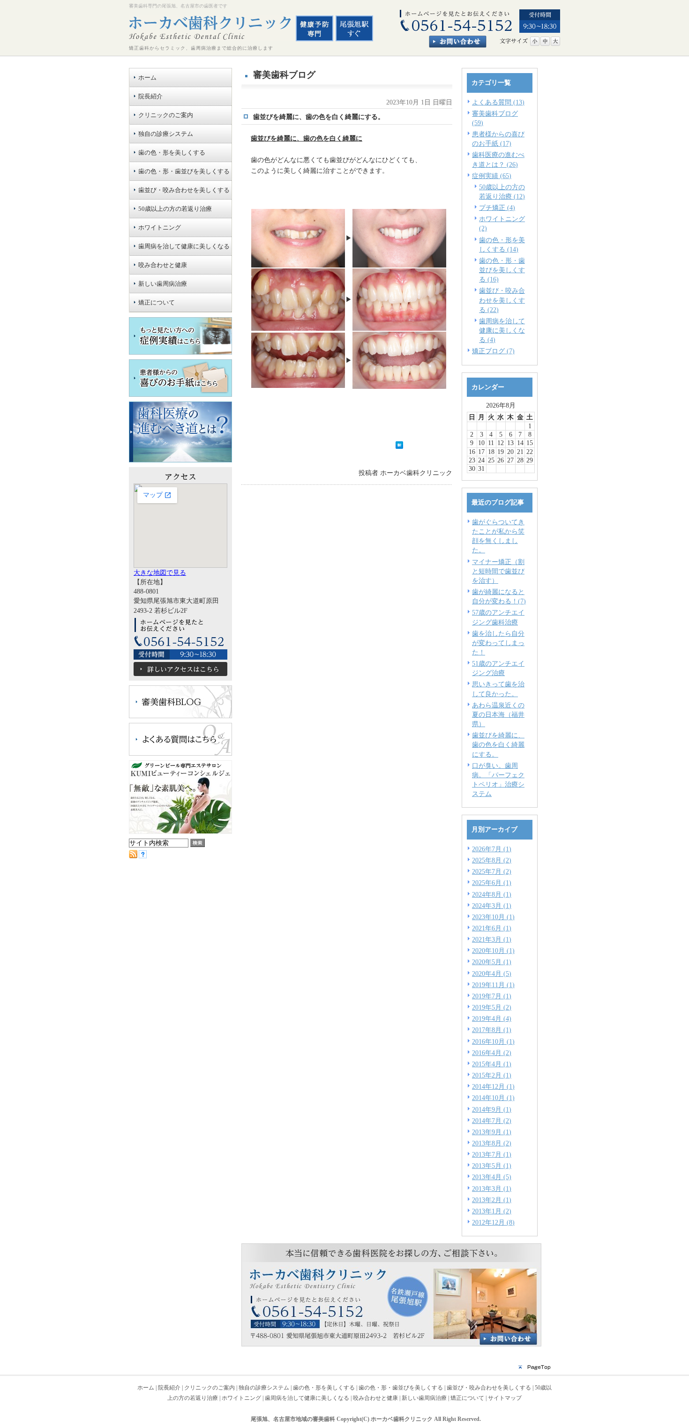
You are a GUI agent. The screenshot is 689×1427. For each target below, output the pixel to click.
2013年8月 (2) (491, 1143)
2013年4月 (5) (491, 1177)
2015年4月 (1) (491, 1064)
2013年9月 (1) (491, 1132)
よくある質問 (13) (498, 102)
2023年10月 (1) (493, 917)
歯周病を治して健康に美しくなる (307, 1398)
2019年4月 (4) (491, 1018)
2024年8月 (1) (491, 894)
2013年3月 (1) (491, 1188)
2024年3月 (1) (491, 905)
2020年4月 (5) (491, 973)
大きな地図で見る (160, 572)
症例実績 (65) (491, 175)
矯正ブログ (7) (493, 351)
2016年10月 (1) (493, 1041)
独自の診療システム (264, 1387)
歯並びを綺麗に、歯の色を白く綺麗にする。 (498, 744)
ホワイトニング (241, 1398)
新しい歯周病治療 (424, 1398)
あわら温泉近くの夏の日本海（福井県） (498, 714)
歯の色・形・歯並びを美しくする (401, 1387)
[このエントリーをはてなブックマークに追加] (399, 446)
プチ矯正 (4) (497, 207)
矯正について (467, 1398)
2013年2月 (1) (491, 1200)
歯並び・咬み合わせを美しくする (489, 1387)
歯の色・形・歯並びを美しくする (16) (502, 270)
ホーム (145, 1387)
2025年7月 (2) (491, 871)
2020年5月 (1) (491, 962)
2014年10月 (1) (493, 1097)
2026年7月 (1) (491, 849)
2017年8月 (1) (491, 1029)
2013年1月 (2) (491, 1211)
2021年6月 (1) (491, 928)
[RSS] (133, 856)
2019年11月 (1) (493, 984)
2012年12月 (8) (493, 1222)
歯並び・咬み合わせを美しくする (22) (502, 300)
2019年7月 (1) (491, 996)
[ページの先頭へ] (344, 1370)
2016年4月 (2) (491, 1052)
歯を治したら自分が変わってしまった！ (498, 643)
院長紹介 (169, 1387)
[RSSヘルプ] (143, 856)
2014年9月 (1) (491, 1109)
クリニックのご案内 (209, 1387)
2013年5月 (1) (491, 1165)
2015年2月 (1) (491, 1075)
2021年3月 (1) (491, 939)
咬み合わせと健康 (375, 1398)
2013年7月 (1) (491, 1154)
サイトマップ (505, 1398)
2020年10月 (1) (493, 950)
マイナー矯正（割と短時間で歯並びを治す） (498, 571)
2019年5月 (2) (491, 1007)
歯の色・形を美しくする (324, 1387)
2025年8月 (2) (491, 860)
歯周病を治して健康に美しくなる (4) (502, 330)
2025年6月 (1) (491, 882)
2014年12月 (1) (493, 1086)
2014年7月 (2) (491, 1120)
